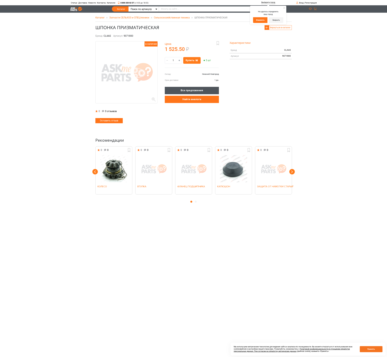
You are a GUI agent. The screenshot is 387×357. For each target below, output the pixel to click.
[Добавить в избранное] (218, 43)
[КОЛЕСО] (114, 168)
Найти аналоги (191, 99)
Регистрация (311, 3)
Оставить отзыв (109, 120)
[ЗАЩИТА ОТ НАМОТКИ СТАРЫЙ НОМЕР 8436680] (273, 168)
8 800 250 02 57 (134, 3)
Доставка (82, 3)
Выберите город (268, 2)
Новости (92, 3)
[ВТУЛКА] (153, 168)
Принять (371, 349)
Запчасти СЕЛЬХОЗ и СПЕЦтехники (129, 17)
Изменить (260, 20)
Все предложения (192, 90)
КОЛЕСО (102, 186)
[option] (113, 170)
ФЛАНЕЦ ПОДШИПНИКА (191, 186)
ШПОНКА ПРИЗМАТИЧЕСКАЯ (210, 17)
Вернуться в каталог (280, 27)
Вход (301, 3)
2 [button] (196, 202)
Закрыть (276, 20)
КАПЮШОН (223, 186)
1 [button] (191, 202)
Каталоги (111, 3)
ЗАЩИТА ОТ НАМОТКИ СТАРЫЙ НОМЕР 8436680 (273, 186)
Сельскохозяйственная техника (172, 17)
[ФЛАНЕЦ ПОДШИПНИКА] (193, 168)
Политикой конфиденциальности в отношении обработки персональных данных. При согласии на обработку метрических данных (292, 350)
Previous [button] (95, 171)
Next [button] (292, 171)
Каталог (121, 9)
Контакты (101, 3)
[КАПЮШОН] (233, 168)
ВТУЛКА (141, 186)
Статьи (74, 3)
